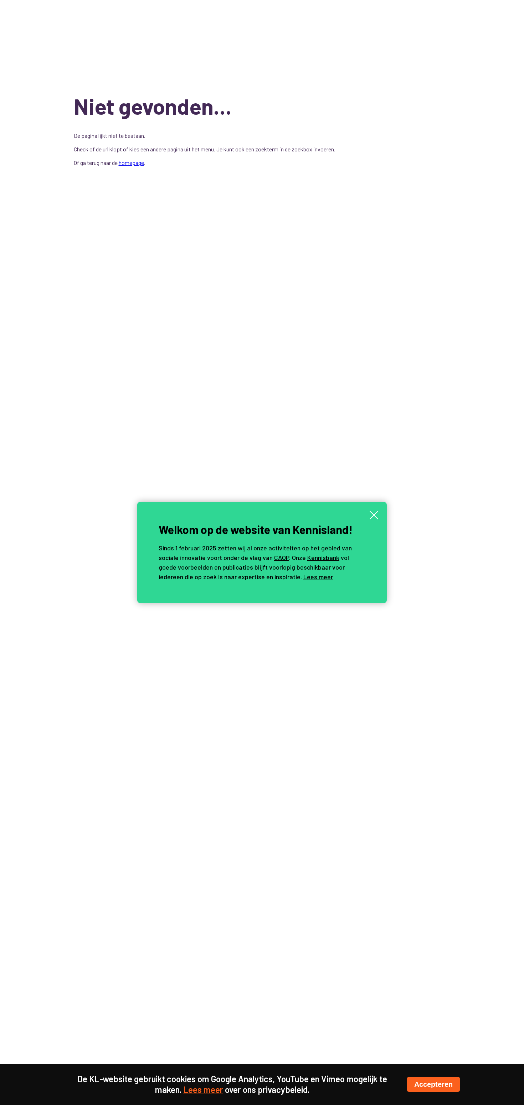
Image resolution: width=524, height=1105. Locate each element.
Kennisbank (323, 557)
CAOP (281, 557)
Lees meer (318, 577)
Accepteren (433, 1084)
